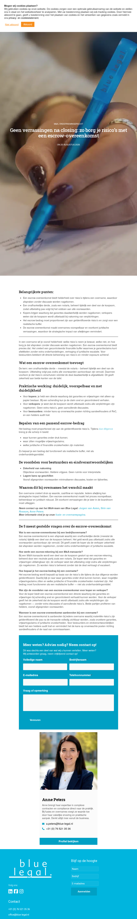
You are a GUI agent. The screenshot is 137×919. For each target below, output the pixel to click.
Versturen (35, 720)
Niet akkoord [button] (12, 24)
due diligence (106, 428)
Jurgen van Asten (89, 508)
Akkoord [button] (27, 24)
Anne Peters (36, 511)
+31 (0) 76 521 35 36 (58, 828)
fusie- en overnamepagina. (70, 514)
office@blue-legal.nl (18, 914)
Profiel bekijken (69, 841)
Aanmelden (84, 891)
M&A (56, 124)
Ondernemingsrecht (71, 124)
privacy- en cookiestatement (23, 17)
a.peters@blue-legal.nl (59, 824)
